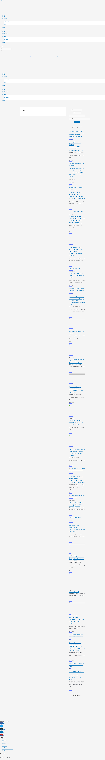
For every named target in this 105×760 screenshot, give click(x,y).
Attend (70, 161)
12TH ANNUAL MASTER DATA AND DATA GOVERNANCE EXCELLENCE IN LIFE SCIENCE (76, 675)
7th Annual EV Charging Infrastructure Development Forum (76, 361)
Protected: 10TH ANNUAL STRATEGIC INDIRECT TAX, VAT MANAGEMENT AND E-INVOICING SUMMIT (77, 172)
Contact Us (6, 24)
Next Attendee (57, 118)
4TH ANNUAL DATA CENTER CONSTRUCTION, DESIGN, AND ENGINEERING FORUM (76, 146)
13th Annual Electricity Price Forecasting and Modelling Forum (76, 504)
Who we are (6, 21)
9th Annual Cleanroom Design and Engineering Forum (76, 275)
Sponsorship (4, 18)
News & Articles (7, 22)
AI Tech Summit (74, 592)
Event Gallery (5, 16)
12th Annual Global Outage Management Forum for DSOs (76, 422)
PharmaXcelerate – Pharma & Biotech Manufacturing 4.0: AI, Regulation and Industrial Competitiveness (77, 646)
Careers (3, 27)
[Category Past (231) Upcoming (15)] (77, 112)
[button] (52, 30)
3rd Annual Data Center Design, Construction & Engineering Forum (76, 559)
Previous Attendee (28, 118)
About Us (4, 19)
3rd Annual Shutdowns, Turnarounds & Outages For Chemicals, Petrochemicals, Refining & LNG (77, 300)
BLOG (3, 25)
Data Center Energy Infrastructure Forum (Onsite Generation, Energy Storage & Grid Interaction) (76, 251)
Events (3, 15)
